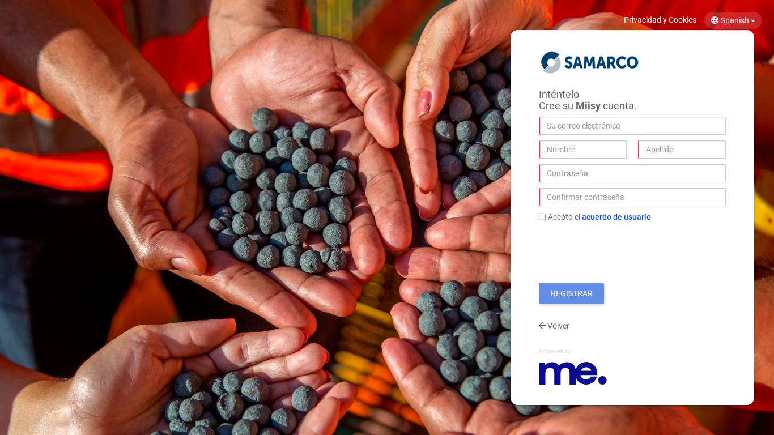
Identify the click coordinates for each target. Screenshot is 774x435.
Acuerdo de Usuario (616, 216)
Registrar (572, 293)
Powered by (555, 351)
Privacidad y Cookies (660, 19)
